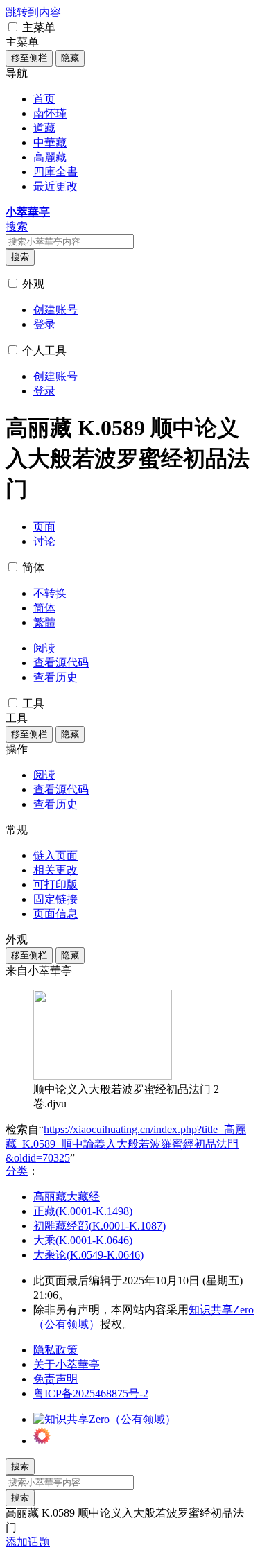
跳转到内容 (33, 12)
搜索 (20, 257)
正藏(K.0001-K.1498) (82, 1211)
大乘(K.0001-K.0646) (82, 1240)
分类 (17, 1171)
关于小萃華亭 (66, 1364)
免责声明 (55, 1379)
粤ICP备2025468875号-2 (90, 1393)
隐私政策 (55, 1350)
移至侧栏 (29, 58)
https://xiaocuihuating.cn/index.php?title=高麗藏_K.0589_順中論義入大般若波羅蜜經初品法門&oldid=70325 (126, 1143)
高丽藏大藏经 (66, 1196)
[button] (12, 26)
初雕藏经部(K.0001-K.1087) (99, 1226)
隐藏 (70, 58)
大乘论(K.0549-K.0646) (88, 1255)
